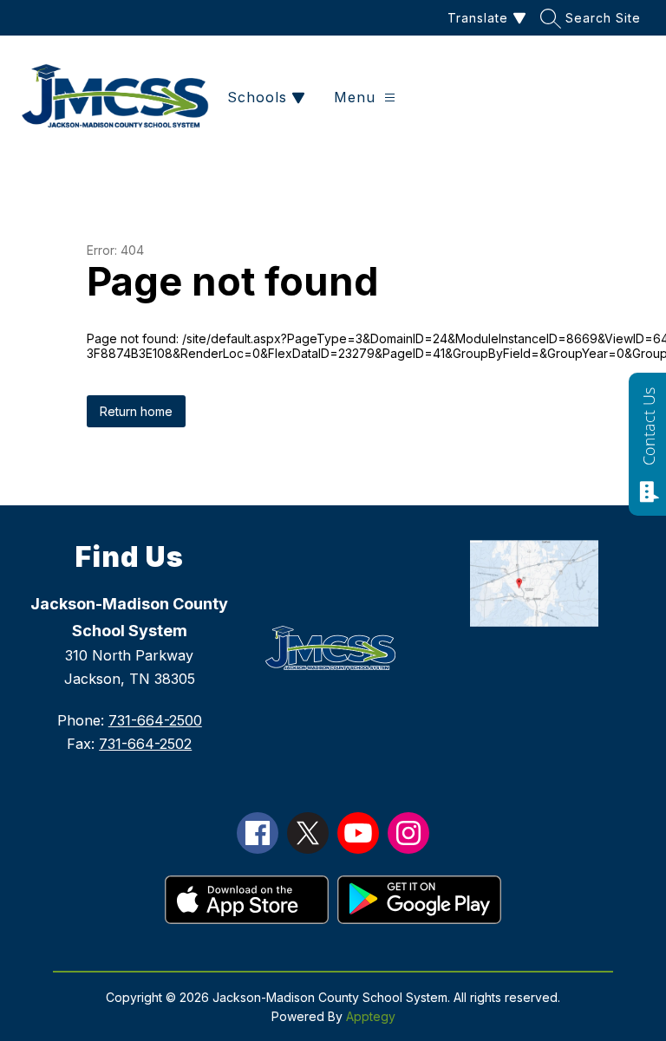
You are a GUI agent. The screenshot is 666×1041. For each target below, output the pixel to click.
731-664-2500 (155, 720)
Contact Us (648, 426)
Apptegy (370, 1016)
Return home (136, 411)
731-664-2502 (145, 743)
